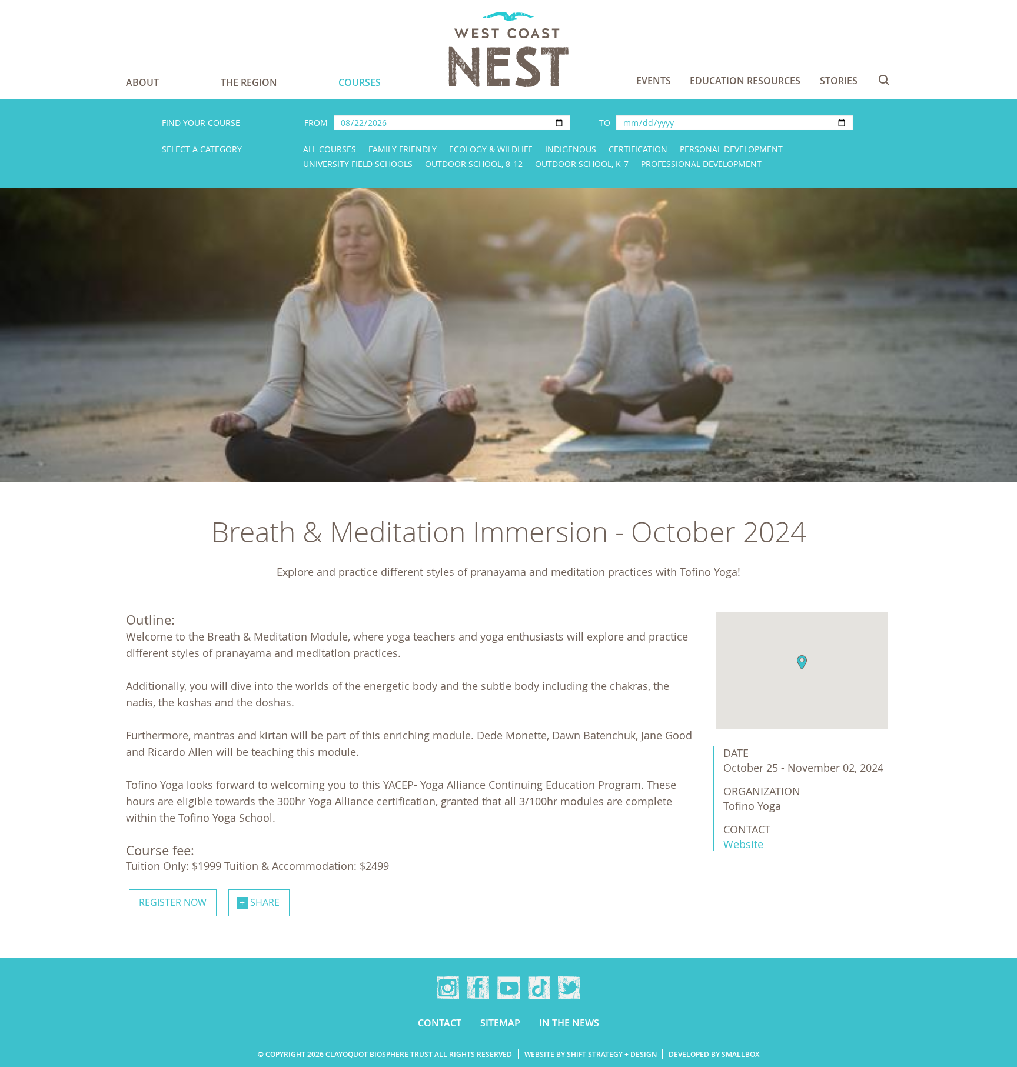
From (316, 122)
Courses (359, 82)
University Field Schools (358, 163)
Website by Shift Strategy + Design (590, 1054)
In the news (569, 1022)
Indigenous (570, 149)
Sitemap (500, 1022)
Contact (439, 1022)
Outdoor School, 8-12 (474, 163)
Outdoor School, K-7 (582, 163)
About (142, 82)
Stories (839, 80)
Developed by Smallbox (714, 1054)
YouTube (508, 987)
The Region (249, 82)
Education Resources (745, 80)
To (604, 122)
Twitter (569, 987)
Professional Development (701, 163)
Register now (173, 902)
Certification (638, 149)
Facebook (478, 987)
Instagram (448, 987)
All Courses (329, 149)
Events (653, 80)
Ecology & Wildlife (491, 149)
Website (743, 844)
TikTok (539, 987)
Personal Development (731, 149)
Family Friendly (402, 149)
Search (884, 80)
